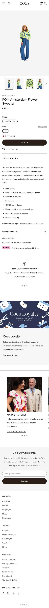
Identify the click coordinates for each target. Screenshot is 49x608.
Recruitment (7, 576)
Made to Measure (8, 535)
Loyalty (5, 543)
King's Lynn (6, 510)
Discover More (10, 355)
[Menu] (3, 3)
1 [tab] (22, 285)
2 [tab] (24, 285)
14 (5, 131)
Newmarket (6, 518)
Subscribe (24, 481)
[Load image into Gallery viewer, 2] (19, 84)
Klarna (37, 248)
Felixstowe (6, 501)
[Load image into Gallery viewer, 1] (9, 84)
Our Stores (6, 496)
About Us (5, 568)
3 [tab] (27, 285)
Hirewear (5, 530)
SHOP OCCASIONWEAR (16, 432)
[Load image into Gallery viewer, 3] (29, 84)
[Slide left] (3, 84)
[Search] (45, 3)
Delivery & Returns (9, 563)
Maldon (5, 514)
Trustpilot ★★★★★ (10, 158)
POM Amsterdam (8, 96)
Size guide (42, 126)
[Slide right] (45, 84)
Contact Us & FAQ (9, 559)
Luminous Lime (10, 121)
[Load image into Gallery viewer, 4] (40, 84)
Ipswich (5, 506)
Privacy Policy (7, 572)
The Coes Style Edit (9, 580)
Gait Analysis (7, 539)
